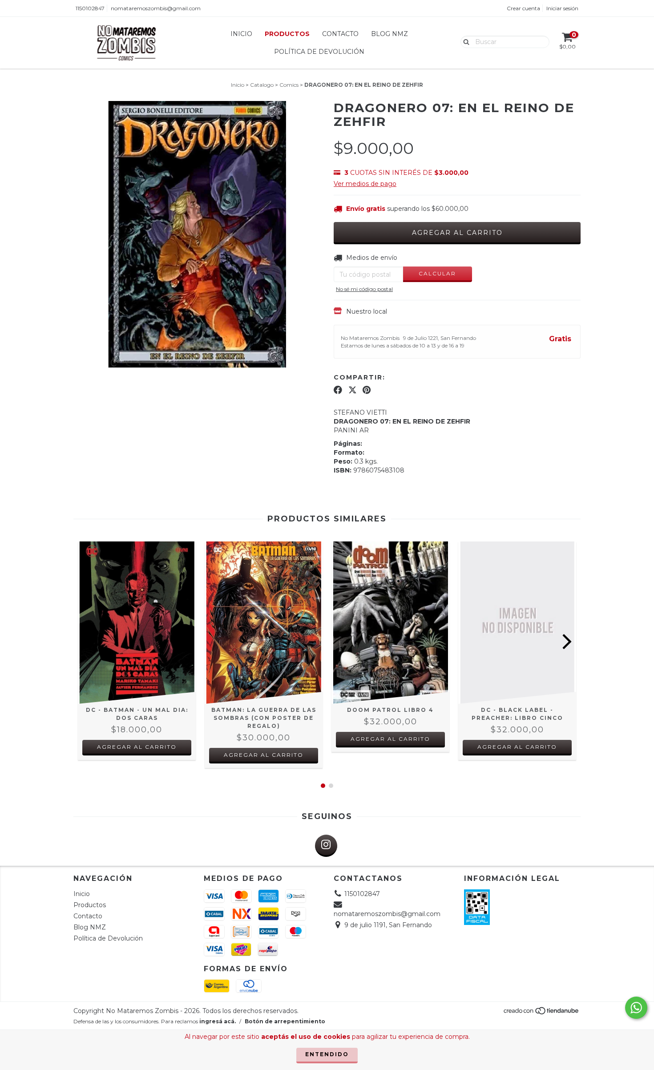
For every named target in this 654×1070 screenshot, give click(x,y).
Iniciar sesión (562, 8)
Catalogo (262, 84)
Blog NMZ (389, 34)
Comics (289, 84)
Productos (287, 34)
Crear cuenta (523, 8)
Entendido (327, 1054)
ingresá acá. (217, 1021)
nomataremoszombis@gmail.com (156, 8)
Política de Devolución (319, 52)
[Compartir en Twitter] (352, 390)
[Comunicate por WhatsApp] (636, 1008)
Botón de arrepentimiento (285, 1021)
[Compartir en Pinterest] (367, 390)
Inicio (241, 34)
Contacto (340, 34)
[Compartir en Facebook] (338, 390)
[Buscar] (464, 41)
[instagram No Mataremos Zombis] (326, 846)
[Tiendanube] (542, 1013)
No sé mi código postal (364, 289)
